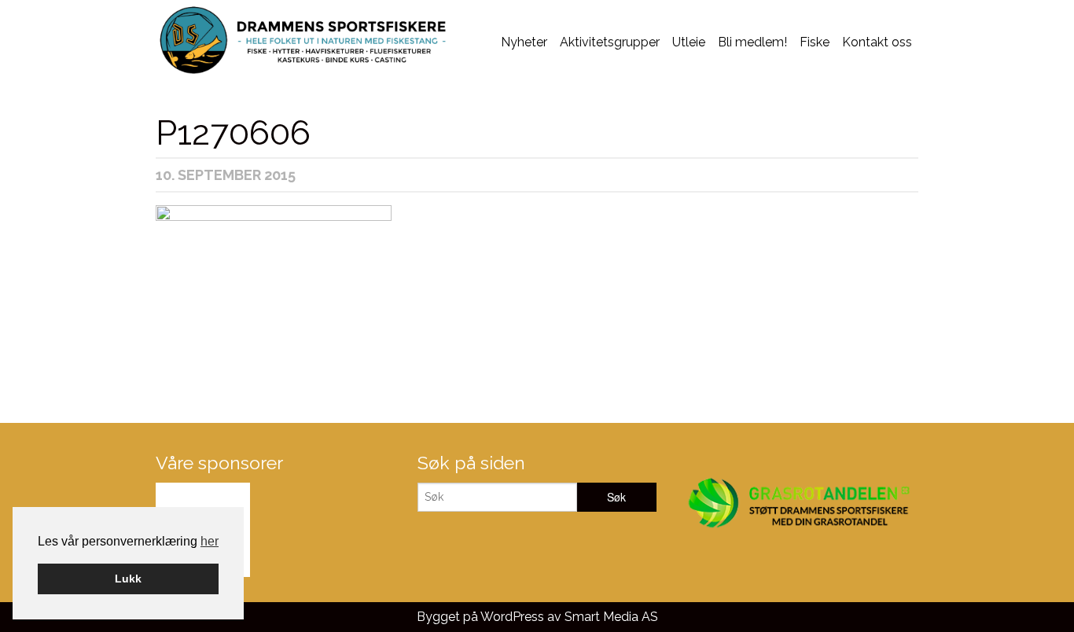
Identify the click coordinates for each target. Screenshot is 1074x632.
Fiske (814, 42)
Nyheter (524, 42)
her (209, 541)
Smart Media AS (611, 616)
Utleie (688, 42)
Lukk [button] (128, 578)
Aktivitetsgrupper (610, 42)
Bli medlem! (752, 42)
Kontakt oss (877, 42)
